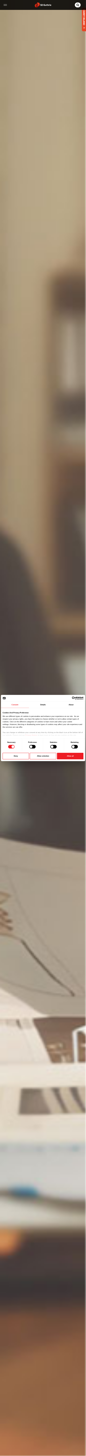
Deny (16, 756)
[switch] (32, 746)
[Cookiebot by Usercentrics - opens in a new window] (73, 698)
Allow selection (43, 756)
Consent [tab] (15, 705)
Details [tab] (43, 705)
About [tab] (71, 705)
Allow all (70, 756)
